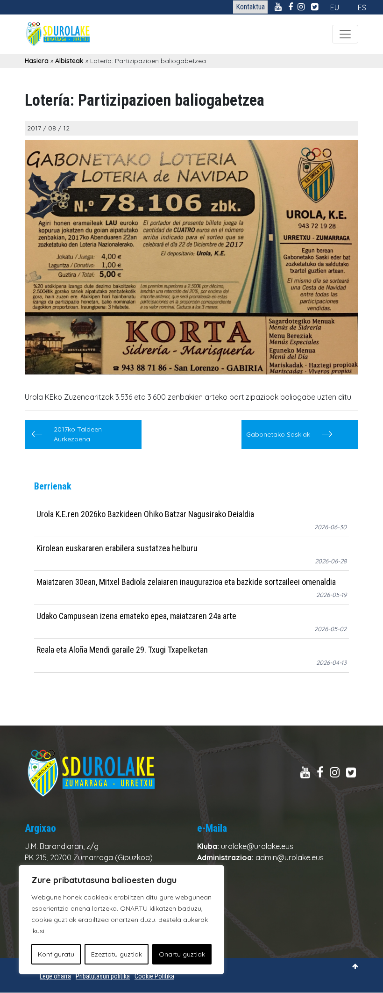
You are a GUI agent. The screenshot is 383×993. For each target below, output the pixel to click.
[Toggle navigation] (345, 34)
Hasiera (37, 61)
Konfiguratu (56, 954)
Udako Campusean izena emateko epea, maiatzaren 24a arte (136, 616)
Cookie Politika (154, 976)
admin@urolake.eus (289, 857)
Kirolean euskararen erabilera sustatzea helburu (117, 548)
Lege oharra (55, 976)
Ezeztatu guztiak (116, 954)
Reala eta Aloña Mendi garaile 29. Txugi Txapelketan (122, 650)
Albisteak (69, 61)
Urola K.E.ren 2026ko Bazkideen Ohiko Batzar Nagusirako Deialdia (145, 514)
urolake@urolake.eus (257, 846)
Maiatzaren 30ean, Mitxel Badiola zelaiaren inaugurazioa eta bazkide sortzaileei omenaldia (186, 582)
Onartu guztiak (182, 954)
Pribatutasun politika (103, 976)
